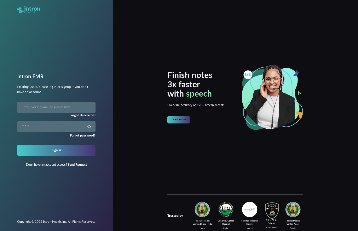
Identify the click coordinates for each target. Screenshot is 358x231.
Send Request (77, 164)
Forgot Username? (83, 115)
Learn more (179, 119)
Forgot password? (83, 135)
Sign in (56, 150)
